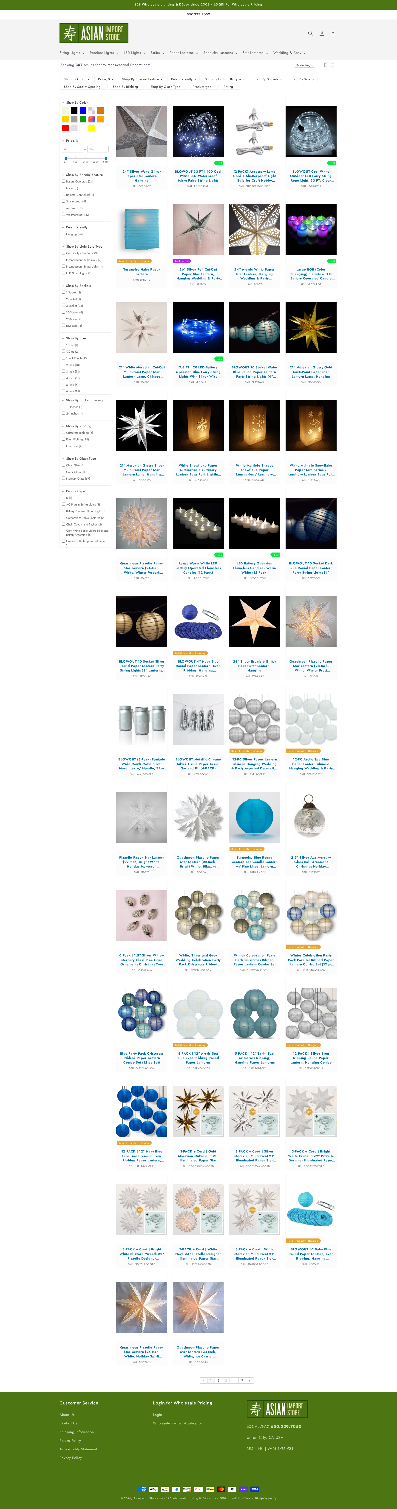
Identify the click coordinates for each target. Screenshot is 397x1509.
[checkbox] (65, 110)
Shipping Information (77, 1431)
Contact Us (68, 1423)
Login (157, 1414)
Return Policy (70, 1440)
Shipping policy (266, 1498)
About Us (67, 1414)
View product (142, 135)
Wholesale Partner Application (178, 1423)
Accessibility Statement (78, 1449)
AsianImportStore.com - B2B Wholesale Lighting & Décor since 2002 (180, 1498)
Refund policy (241, 1498)
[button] (72, 53)
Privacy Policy (71, 1457)
